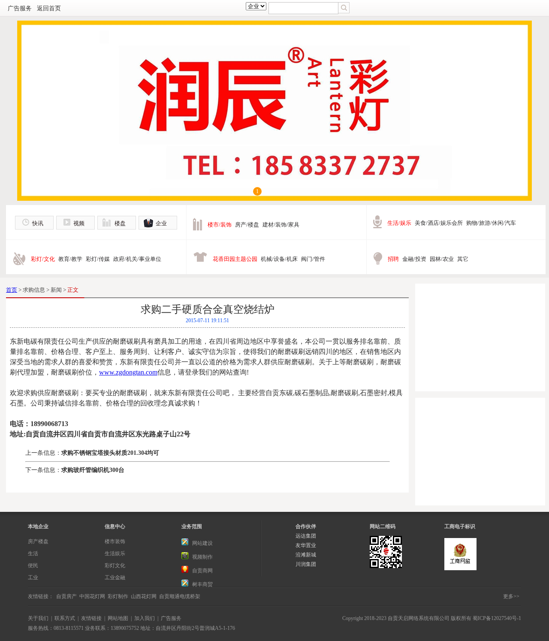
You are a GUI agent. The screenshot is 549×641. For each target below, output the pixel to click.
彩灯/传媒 (98, 259)
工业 (33, 577)
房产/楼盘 (247, 224)
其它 (462, 259)
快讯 (37, 223)
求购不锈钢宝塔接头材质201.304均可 (110, 453)
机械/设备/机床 (279, 259)
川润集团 (306, 564)
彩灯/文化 (43, 259)
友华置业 (306, 545)
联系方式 (64, 618)
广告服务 (20, 8)
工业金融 (115, 577)
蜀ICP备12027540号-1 (497, 618)
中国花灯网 (92, 596)
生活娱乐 (115, 553)
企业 (161, 223)
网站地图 (118, 618)
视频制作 (202, 557)
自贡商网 (202, 571)
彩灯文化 (115, 565)
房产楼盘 (38, 541)
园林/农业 (442, 259)
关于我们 (38, 618)
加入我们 (144, 618)
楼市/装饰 (220, 224)
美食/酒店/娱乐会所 (439, 223)
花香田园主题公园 (235, 259)
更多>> (511, 596)
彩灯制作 (118, 596)
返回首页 (49, 8)
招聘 (393, 259)
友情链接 (91, 618)
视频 (78, 223)
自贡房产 (66, 596)
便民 (33, 565)
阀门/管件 (313, 259)
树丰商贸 (202, 584)
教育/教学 (70, 259)
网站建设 (202, 543)
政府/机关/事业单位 (137, 259)
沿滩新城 (306, 555)
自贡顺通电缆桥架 (179, 596)
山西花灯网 (144, 596)
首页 (11, 290)
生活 (33, 553)
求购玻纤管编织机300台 (92, 470)
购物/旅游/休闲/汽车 (491, 223)
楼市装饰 (115, 541)
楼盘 (120, 223)
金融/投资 (414, 259)
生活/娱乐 (399, 223)
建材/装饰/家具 (280, 224)
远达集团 (306, 536)
